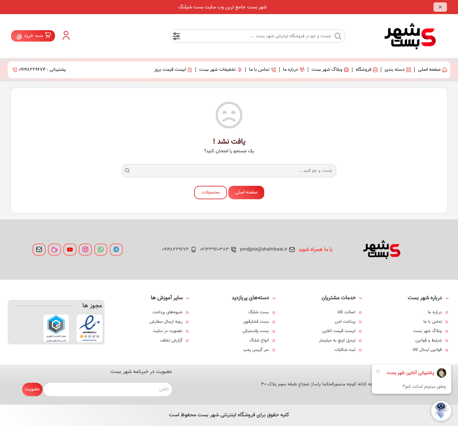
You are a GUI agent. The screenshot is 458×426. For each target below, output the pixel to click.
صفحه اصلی (429, 69)
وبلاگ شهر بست (326, 69)
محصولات (211, 192)
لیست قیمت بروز (170, 69)
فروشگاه (363, 69)
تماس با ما (259, 69)
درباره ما (290, 69)
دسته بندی (395, 69)
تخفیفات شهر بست (217, 69)
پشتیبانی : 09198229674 (42, 69)
